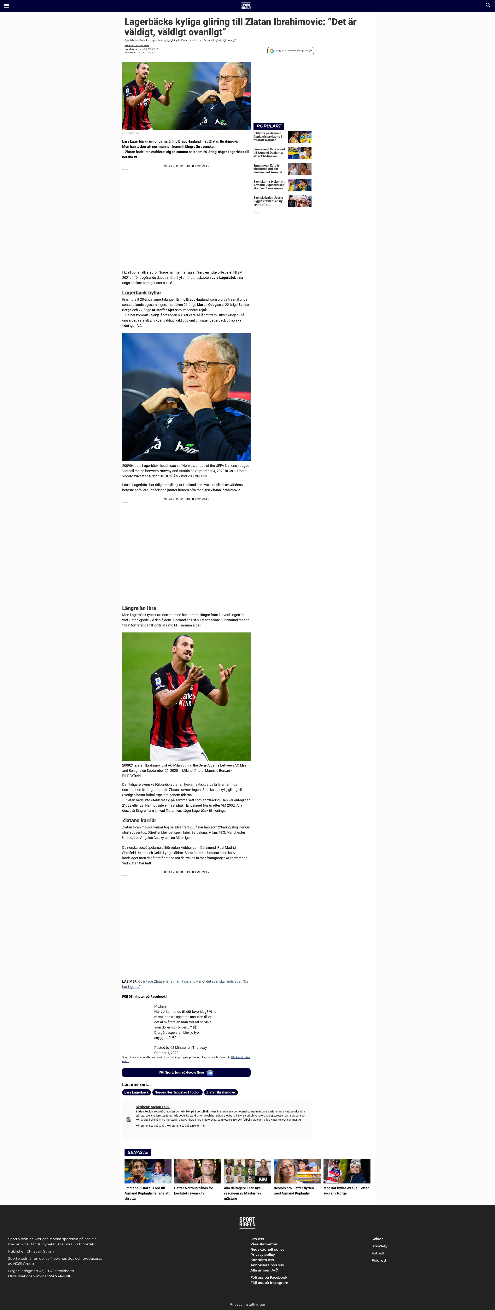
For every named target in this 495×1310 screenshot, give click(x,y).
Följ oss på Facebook (268, 1277)
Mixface (160, 1006)
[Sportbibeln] (246, 6)
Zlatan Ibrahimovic (221, 1092)
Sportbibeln (131, 40)
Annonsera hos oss (267, 1265)
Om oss (257, 1239)
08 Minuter (178, 1048)
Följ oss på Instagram (269, 1283)
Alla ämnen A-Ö (264, 1270)
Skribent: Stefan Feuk (137, 45)
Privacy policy (262, 1255)
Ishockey (379, 1246)
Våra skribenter (264, 1244)
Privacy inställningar (247, 1304)
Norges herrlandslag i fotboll (177, 1092)
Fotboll (143, 40)
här (163, 1125)
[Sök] (488, 6)
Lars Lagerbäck (136, 1092)
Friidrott (379, 1260)
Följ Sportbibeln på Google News (182, 1072)
